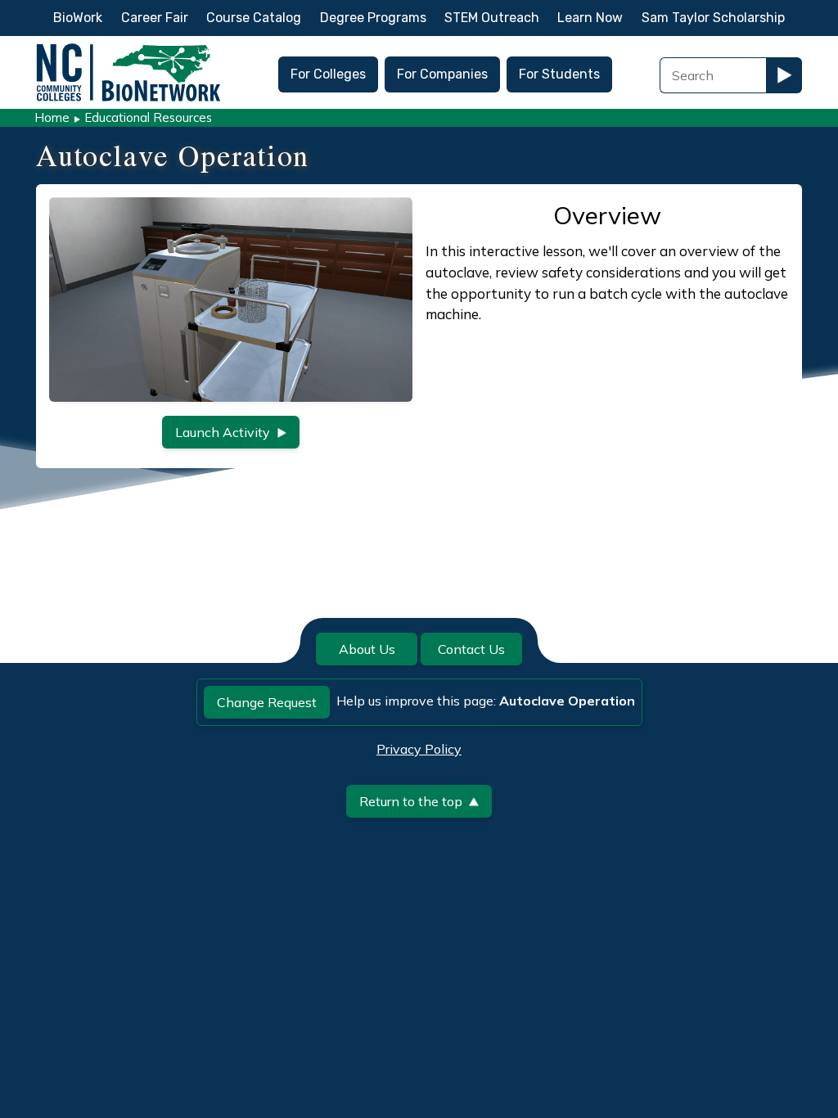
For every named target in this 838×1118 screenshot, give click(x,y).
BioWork (77, 17)
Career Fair (154, 17)
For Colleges (328, 74)
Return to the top (410, 801)
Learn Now (590, 17)
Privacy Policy (419, 749)
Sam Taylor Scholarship (713, 17)
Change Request (267, 702)
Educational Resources (148, 117)
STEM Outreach (491, 17)
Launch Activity (222, 432)
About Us (367, 649)
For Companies (442, 74)
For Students (559, 74)
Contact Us (471, 649)
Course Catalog (253, 17)
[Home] (128, 48)
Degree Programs (373, 17)
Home (52, 117)
